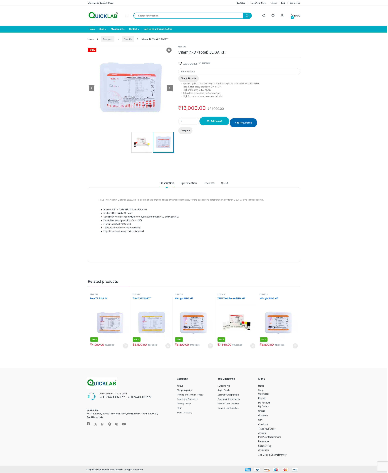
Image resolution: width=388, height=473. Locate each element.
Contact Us (295, 3)
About (274, 3)
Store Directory (184, 412)
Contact (133, 29)
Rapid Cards (224, 390)
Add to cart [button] (125, 345)
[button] (170, 88)
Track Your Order (258, 3)
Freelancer (263, 441)
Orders (261, 411)
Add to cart (216, 121)
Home (92, 29)
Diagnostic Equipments (229, 399)
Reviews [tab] (209, 183)
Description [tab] (167, 183)
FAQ (283, 3)
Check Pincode (188, 78)
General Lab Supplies (228, 408)
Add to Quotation (243, 122)
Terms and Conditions (187, 399)
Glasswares (263, 393)
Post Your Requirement (269, 437)
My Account (117, 29)
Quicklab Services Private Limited (105, 469)
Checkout (263, 424)
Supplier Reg (264, 446)
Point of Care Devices (228, 403)
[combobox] (188, 16)
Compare (206, 63)
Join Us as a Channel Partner (157, 29)
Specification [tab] (189, 183)
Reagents (107, 39)
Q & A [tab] (224, 183)
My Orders (263, 406)
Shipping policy (184, 390)
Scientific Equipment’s (228, 394)
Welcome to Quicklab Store (100, 3)
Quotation (241, 3)
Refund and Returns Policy (190, 394)
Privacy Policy (184, 403)
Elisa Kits (128, 39)
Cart (260, 420)
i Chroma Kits (224, 385)
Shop (101, 29)
